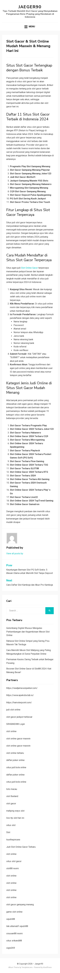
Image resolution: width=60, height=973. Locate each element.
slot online (11, 731)
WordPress (47, 967)
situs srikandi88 (14, 940)
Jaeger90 (30, 7)
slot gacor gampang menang (20, 904)
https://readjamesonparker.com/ (22, 688)
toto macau (11, 789)
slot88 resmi (12, 868)
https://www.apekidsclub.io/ (20, 695)
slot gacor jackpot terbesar (19, 717)
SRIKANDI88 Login (15, 724)
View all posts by (14, 553)
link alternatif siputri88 (17, 926)
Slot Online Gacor (29, 268)
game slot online (14, 911)
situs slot (10, 825)
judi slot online (13, 709)
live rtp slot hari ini (15, 818)
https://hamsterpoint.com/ (19, 702)
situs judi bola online (16, 767)
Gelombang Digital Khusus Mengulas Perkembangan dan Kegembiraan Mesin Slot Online (28, 632)
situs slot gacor (13, 861)
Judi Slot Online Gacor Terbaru (21, 847)
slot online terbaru (15, 753)
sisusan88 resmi (14, 933)
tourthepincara (13, 839)
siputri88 (10, 919)
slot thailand (12, 796)
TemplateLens (27, 967)
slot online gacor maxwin (18, 738)
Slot (8, 832)
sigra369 (10, 948)
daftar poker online (15, 760)
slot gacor (11, 803)
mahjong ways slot (15, 810)
